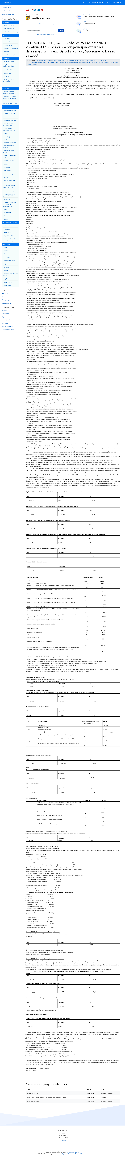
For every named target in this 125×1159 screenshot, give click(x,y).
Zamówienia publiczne (98, 2)
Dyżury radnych (8, 285)
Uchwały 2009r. (73, 60)
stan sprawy (50, 24)
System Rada (86, 15)
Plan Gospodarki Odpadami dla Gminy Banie (10, 80)
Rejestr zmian (5, 317)
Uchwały (6, 270)
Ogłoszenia (7, 167)
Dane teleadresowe (9, 28)
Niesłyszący (108, 2)
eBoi (84, 22)
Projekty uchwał (8, 279)
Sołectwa (6, 51)
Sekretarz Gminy (8, 42)
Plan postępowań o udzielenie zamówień (8, 92)
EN (86, 2)
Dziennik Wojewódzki (8, 14)
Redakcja (4, 310)
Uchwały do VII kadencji (10, 70)
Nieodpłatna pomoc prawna (8, 151)
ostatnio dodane (41, 24)
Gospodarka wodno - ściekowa (9, 146)
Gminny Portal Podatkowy (11, 32)
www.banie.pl (62, 1140)
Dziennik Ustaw (6, 7)
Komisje (6, 250)
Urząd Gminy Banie (9, 25)
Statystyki (5, 323)
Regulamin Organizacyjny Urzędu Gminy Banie (10, 65)
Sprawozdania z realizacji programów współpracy (10, 240)
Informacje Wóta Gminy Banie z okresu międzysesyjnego (9, 204)
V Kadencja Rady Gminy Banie (59, 60)
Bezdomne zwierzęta (9, 190)
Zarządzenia (7, 76)
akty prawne (7, 232)
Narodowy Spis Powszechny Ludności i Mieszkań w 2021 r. (9, 185)
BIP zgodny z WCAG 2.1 (73, 1152)
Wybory (6, 177)
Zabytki (6, 219)
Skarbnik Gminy (8, 45)
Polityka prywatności (8, 326)
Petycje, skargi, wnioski (10, 120)
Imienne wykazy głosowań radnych (10, 274)
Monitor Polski (6, 11)
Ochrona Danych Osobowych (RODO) (8, 124)
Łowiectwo (7, 199)
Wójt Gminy (7, 38)
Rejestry (6, 85)
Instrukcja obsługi (8, 174)
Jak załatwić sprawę (9, 160)
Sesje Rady (7, 264)
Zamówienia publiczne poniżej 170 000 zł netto (9, 97)
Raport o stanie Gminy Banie (9, 156)
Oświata (6, 133)
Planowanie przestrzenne (10, 216)
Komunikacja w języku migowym (9, 138)
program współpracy (9, 235)
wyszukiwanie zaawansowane (45, 34)
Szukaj (61, 31)
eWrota (85, 29)
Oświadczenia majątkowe (10, 55)
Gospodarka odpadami (10, 110)
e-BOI (3, 296)
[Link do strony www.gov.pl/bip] (28, 10)
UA (84, 2)
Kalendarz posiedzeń (9, 260)
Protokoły (6, 267)
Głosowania (7, 254)
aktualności (7, 229)
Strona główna (7, 2)
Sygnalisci (6, 209)
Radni (5, 247)
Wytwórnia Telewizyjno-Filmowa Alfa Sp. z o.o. (74, 1154)
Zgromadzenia (7, 212)
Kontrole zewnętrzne (9, 180)
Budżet (5, 164)
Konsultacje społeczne (10, 117)
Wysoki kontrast (117, 2)
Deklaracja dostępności (8, 329)
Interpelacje (7, 257)
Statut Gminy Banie (9, 61)
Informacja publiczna (9, 113)
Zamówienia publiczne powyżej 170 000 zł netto (10, 102)
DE (89, 2)
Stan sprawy (5, 300)
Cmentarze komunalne (10, 142)
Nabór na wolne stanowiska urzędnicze (9, 129)
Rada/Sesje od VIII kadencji (11, 48)
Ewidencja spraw (6, 303)
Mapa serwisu (6, 313)
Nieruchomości (7, 170)
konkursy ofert (7, 226)
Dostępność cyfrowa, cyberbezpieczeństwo (9, 195)
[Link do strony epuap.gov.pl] (37, 10)
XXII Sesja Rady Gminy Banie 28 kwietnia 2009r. (93, 60)
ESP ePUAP (5, 293)
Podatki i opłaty (8, 73)
